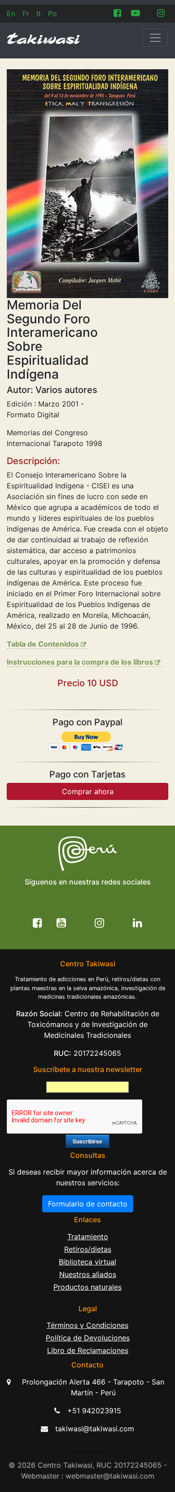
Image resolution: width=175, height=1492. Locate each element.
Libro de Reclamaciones (87, 1350)
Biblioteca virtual (87, 1261)
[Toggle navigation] (155, 38)
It (38, 13)
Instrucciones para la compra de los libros (80, 661)
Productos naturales (87, 1286)
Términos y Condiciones (87, 1325)
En (11, 13)
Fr (25, 13)
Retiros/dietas (87, 1249)
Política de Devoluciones (88, 1337)
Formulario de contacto (87, 1203)
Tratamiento (87, 1236)
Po (52, 13)
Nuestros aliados (87, 1274)
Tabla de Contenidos (43, 643)
